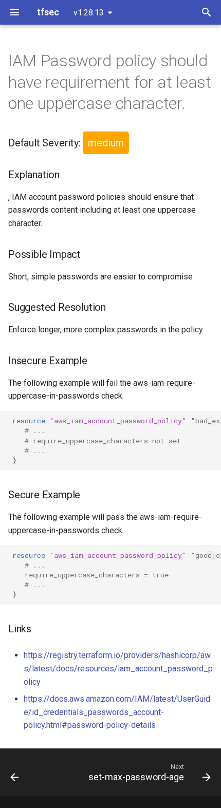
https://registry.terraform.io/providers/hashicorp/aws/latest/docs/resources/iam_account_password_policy (118, 668)
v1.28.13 (88, 12)
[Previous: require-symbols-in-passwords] (14, 772)
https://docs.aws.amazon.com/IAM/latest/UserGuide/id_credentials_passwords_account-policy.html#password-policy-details (117, 712)
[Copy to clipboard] (211, 421)
